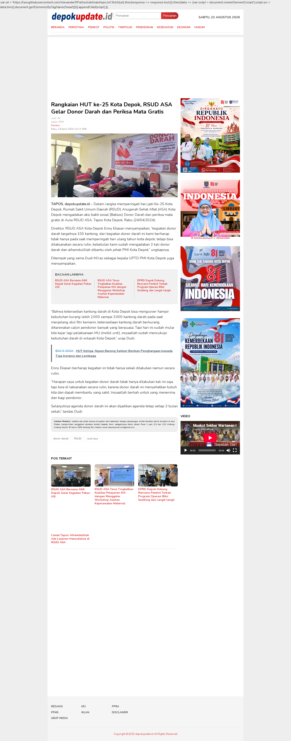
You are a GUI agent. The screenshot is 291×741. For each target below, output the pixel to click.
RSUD (78, 438)
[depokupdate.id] (82, 17)
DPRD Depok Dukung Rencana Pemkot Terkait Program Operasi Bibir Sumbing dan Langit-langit (154, 285)
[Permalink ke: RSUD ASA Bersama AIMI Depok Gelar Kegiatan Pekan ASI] (71, 475)
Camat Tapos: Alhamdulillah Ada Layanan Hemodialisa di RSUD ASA (70, 538)
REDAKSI (57, 706)
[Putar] (186, 450)
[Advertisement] (145, 65)
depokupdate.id (77, 204)
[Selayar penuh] (235, 450)
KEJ (83, 706)
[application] (210, 438)
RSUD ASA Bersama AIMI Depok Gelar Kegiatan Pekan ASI (73, 284)
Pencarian (169, 15)
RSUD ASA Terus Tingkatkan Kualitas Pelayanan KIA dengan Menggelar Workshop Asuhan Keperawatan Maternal (112, 289)
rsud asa (92, 438)
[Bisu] (228, 450)
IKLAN (85, 712)
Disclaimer (120, 712)
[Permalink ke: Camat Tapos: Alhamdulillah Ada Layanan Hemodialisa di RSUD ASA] (71, 521)
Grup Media (59, 718)
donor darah (61, 438)
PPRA (115, 706)
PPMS (55, 712)
